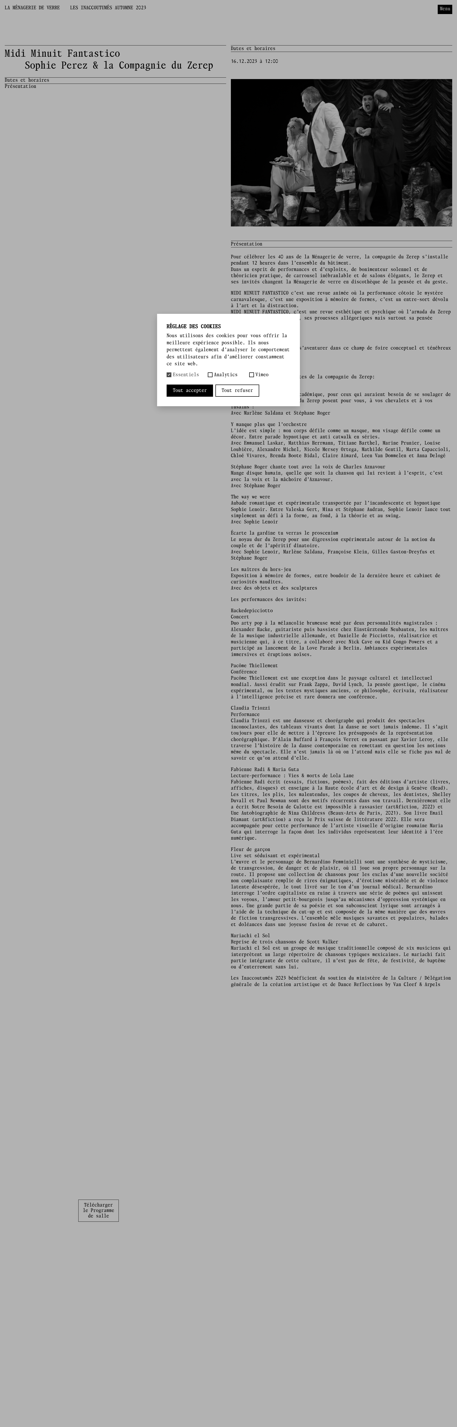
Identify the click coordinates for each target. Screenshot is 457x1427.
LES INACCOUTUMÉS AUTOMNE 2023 (108, 7)
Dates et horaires (27, 80)
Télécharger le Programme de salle (98, 1210)
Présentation (20, 86)
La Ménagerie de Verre (32, 7)
